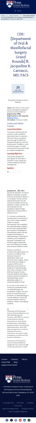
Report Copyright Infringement (18, 411)
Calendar (14, 359)
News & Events (14, 15)
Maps (16, 362)
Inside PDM (5, 362)
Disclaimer (30, 403)
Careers (4, 359)
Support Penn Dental (9, 365)
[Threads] (29, 420)
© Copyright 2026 (8, 403)
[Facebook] (6, 420)
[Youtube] (20, 420)
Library (24, 359)
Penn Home (20, 403)
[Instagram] (15, 420)
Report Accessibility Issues (10, 408)
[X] (11, 420)
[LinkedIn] (24, 420)
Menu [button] (19, 11)
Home (3, 15)
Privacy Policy (18, 406)
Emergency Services (28, 408)
